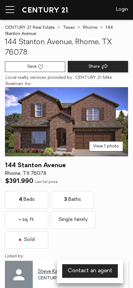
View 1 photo (106, 146)
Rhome (90, 27)
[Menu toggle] (10, 10)
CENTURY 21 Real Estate (30, 27)
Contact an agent (90, 271)
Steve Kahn (50, 271)
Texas (69, 27)
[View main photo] (66, 121)
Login (122, 9)
